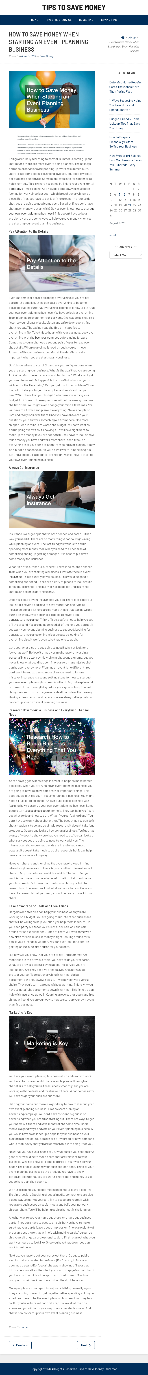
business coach (40, 810)
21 (129, 205)
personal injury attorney (24, 657)
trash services (52, 317)
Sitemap (111, 1369)
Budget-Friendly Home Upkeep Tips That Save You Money (124, 123)
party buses (29, 927)
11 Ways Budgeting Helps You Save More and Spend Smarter (125, 105)
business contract (47, 337)
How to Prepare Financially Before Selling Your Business (123, 141)
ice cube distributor (36, 946)
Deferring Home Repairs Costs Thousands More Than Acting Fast (125, 86)
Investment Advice (59, 19)
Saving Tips (109, 19)
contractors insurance (24, 619)
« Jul (112, 235)
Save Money (46, 56)
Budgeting (86, 19)
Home (34, 19)
